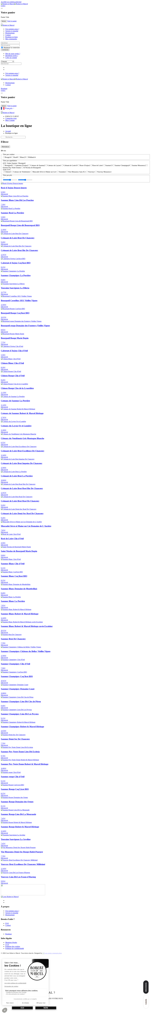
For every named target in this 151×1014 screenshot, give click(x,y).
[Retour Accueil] (14, 4)
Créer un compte (11, 58)
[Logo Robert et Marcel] (10, 897)
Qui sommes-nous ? (12, 29)
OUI (22, 1008)
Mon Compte (10, 120)
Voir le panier (12, 21)
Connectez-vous (11, 118)
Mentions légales (11, 942)
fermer (4, 21)
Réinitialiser (5, 147)
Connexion (5, 50)
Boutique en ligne (11, 37)
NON (46, 1008)
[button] (3, 6)
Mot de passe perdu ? (12, 54)
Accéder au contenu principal (11, 2)
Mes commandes (11, 39)
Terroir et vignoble (11, 31)
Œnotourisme (10, 33)
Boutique (4, 88)
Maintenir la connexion (11, 47)
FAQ (7, 923)
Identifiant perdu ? (11, 56)
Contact (8, 35)
